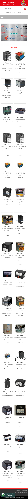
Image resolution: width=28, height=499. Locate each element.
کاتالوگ (18, 12)
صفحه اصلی (8, 12)
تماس (22, 12)
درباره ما (13, 12)
